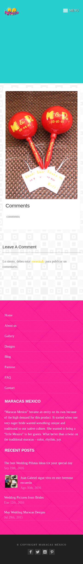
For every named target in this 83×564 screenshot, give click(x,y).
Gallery (9, 336)
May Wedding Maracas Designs (24, 512)
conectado (38, 261)
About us (10, 325)
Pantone (10, 367)
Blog (8, 356)
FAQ (8, 377)
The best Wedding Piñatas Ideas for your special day (38, 463)
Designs (10, 346)
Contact (10, 388)
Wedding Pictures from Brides (24, 497)
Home (8, 315)
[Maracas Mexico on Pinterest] (52, 552)
